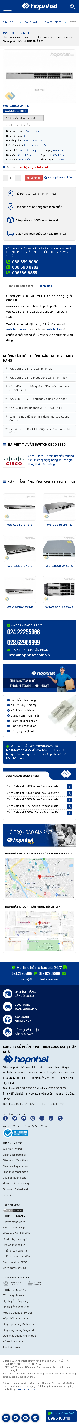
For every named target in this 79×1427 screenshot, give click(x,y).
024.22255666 (23, 632)
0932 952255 (57, 1088)
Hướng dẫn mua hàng (60, 177)
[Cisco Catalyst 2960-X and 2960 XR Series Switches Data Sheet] (69, 793)
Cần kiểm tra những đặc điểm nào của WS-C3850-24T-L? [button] (38, 388)
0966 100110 (56, 1104)
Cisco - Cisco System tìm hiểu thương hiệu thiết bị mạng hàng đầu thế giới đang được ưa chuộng (51, 460)
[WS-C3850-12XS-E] (19, 589)
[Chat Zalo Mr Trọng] (25, 1421)
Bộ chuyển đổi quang (15, 1301)
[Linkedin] (44, 1118)
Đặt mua (35, 178)
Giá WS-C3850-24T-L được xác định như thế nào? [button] (38, 430)
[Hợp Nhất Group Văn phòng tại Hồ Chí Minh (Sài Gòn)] (39, 930)
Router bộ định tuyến (15, 1239)
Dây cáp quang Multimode (19, 1324)
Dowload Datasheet (15, 1189)
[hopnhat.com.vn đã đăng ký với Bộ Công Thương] (15, 1133)
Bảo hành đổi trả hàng (16, 1160)
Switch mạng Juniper (15, 1227)
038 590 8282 (25, 267)
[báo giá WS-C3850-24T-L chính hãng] (39, 835)
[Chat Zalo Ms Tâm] (6, 1421)
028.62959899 (23, 642)
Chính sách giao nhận (15, 1166)
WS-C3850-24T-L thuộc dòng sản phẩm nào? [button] (36, 377)
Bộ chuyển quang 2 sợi (16, 1307)
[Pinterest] (53, 1118)
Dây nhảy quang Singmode (19, 1330)
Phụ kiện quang (12, 1347)
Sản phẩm (31, 22)
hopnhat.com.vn (26, 1072)
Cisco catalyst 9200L (16, 1262)
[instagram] (34, 1118)
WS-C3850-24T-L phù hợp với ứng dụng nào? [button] (36, 399)
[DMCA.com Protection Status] (13, 1210)
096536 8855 (24, 273)
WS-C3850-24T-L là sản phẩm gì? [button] (29, 369)
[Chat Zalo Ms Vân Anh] (16, 1421)
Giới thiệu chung (12, 1149)
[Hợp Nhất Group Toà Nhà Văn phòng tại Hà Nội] (39, 877)
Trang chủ (9, 22)
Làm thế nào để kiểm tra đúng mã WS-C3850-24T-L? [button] (38, 418)
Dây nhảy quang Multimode (19, 1336)
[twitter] (16, 1118)
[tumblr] (62, 1118)
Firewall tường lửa (14, 1245)
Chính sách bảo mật (14, 1155)
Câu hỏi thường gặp (14, 1178)
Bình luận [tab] (46, 286)
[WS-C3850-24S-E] (19, 548)
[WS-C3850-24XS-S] (59, 548)
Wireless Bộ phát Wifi (16, 1233)
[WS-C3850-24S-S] (19, 507)
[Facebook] (7, 1118)
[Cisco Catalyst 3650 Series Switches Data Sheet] (69, 806)
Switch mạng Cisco (14, 1222)
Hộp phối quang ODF (15, 1318)
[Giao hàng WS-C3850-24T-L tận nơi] (39, 677)
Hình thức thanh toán (15, 1172)
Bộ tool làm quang (14, 1341)
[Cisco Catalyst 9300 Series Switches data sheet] (69, 800)
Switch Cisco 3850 (17, 329)
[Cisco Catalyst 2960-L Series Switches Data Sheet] (69, 813)
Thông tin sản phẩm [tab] (19, 286)
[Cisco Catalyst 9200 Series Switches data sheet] (69, 786)
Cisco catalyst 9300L (16, 1268)
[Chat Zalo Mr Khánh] (35, 1421)
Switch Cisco (53, 22)
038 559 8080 (25, 262)
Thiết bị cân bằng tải (15, 1251)
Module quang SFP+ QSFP (18, 1313)
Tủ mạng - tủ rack (14, 1295)
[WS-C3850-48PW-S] (59, 589)
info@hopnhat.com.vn (28, 655)
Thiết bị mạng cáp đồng (17, 1256)
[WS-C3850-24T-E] (59, 507)
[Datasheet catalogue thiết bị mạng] (39, 774)
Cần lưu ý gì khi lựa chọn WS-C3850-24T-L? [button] (35, 408)
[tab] (39, 369)
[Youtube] (25, 1118)
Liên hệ (7, 1195)
